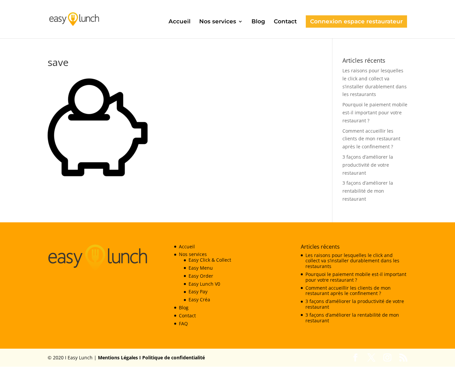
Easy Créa (199, 299)
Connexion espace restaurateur (356, 21)
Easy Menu (201, 268)
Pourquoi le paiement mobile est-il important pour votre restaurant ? (374, 112)
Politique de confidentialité (173, 357)
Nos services (217, 22)
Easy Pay (198, 291)
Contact (285, 22)
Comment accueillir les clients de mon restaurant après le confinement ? (371, 139)
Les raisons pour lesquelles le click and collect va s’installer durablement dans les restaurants (352, 261)
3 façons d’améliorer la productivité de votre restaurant (367, 165)
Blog (258, 22)
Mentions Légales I (119, 357)
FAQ (183, 323)
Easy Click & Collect (210, 260)
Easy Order (201, 276)
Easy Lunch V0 (204, 284)
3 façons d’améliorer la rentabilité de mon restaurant (367, 191)
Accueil (180, 22)
